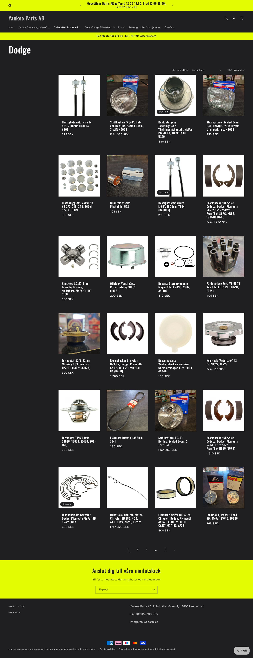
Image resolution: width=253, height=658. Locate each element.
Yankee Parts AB (25, 649)
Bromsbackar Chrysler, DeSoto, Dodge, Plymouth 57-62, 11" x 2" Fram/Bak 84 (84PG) (126, 366)
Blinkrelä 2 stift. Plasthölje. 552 (120, 204)
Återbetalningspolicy (66, 649)
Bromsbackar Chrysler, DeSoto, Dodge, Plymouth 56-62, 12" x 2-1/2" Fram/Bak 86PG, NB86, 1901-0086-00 (222, 210)
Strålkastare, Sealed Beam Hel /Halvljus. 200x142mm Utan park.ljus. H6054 (223, 126)
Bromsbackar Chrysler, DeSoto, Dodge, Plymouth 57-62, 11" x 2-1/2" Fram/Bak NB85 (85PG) (222, 443)
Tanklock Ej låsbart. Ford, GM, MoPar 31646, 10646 (222, 516)
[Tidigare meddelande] (80, 5)
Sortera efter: (180, 70)
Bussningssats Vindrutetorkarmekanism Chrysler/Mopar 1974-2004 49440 (175, 366)
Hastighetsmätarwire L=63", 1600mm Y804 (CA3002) (171, 206)
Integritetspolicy (88, 649)
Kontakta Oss (16, 606)
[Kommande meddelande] (172, 5)
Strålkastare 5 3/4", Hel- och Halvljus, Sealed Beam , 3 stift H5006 (127, 126)
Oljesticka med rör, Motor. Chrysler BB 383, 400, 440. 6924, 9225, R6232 (126, 518)
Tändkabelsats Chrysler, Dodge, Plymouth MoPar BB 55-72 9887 (79, 518)
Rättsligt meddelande (165, 649)
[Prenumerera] (153, 590)
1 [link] (128, 549)
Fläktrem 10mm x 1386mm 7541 (126, 439)
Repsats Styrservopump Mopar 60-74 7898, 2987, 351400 (174, 287)
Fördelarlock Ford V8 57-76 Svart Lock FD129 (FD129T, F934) (223, 287)
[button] (34, 27)
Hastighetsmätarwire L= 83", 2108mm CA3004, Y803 (77, 126)
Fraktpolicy (124, 649)
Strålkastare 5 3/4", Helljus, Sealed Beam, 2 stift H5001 (173, 441)
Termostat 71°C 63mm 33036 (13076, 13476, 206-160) (79, 441)
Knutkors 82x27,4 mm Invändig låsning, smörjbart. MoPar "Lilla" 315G (76, 289)
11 (165, 549)
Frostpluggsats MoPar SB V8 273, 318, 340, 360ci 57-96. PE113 (77, 206)
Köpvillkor (14, 612)
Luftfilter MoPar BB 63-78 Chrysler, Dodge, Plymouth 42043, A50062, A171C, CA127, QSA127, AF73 (175, 520)
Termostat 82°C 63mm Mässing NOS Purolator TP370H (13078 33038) (76, 364)
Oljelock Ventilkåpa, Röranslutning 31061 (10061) (123, 287)
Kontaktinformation (142, 649)
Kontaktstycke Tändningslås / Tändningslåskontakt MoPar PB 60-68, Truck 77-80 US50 (175, 129)
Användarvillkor (107, 649)
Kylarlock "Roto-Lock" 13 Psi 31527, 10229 (222, 362)
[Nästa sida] (174, 549)
